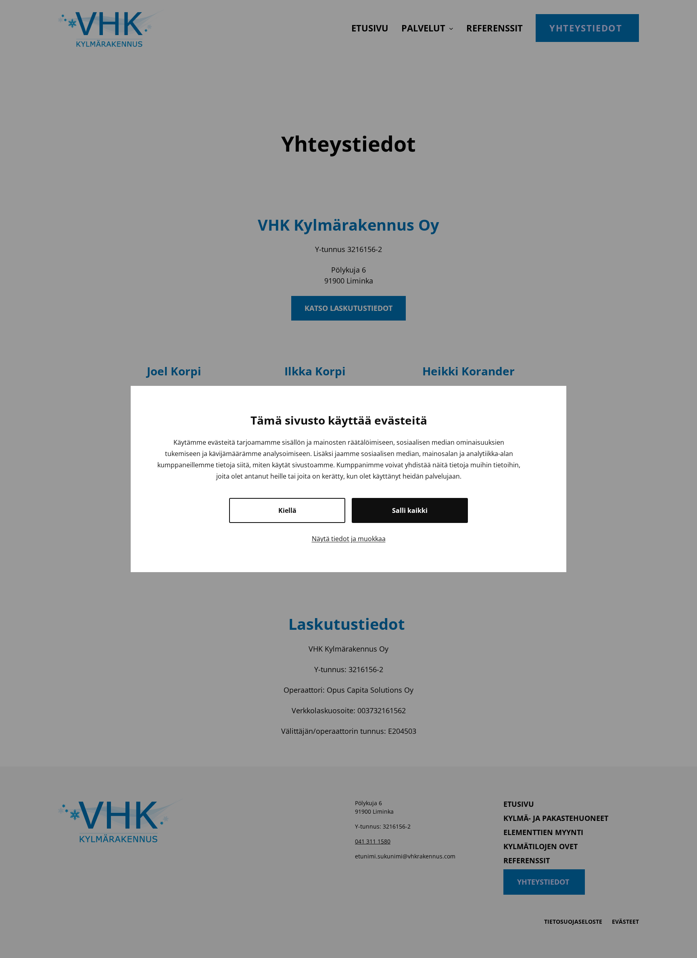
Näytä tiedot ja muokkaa (349, 538)
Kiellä (287, 510)
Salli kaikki (410, 510)
